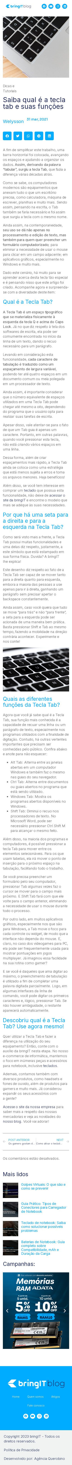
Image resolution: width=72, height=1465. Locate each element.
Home (16, 1396)
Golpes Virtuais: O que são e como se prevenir (43, 1186)
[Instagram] (57, 6)
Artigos (55, 1396)
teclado (30, 490)
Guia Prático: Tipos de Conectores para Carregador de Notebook (43, 1207)
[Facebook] (44, 6)
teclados (50, 1066)
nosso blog (12, 1121)
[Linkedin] (64, 6)
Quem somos (35, 1396)
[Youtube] (51, 6)
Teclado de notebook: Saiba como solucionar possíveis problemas (43, 1227)
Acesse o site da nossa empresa (29, 1107)
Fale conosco (36, 1405)
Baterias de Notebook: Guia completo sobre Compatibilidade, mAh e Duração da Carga (43, 1248)
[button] (7, 136)
